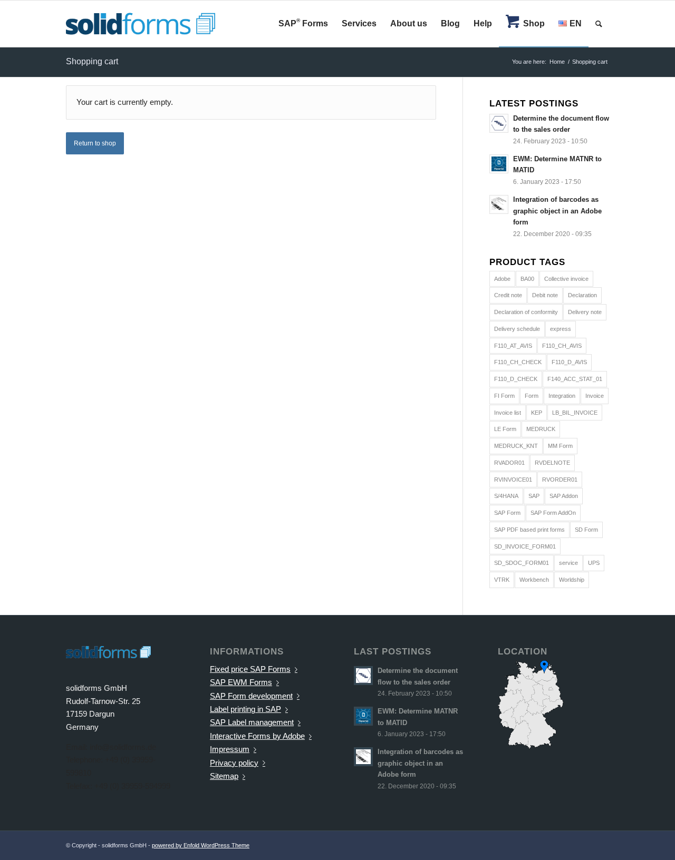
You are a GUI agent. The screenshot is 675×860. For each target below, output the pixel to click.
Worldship (571, 579)
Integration (561, 396)
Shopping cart (92, 61)
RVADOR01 (509, 463)
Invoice (594, 396)
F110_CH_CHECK (518, 362)
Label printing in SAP (245, 709)
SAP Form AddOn (553, 513)
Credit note (508, 295)
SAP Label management (252, 722)
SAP (533, 496)
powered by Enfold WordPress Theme (200, 845)
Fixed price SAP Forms (250, 668)
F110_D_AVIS (569, 362)
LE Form (505, 429)
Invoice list (507, 412)
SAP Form (507, 513)
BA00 (527, 279)
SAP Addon (563, 496)
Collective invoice (566, 279)
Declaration (582, 295)
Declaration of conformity (526, 312)
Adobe (502, 279)
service (568, 563)
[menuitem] (303, 24)
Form (531, 396)
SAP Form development (251, 695)
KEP (536, 412)
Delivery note (585, 312)
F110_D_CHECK (515, 379)
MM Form (560, 446)
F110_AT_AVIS (513, 346)
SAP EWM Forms (241, 682)
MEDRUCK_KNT (516, 446)
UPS (594, 563)
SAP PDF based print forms (529, 529)
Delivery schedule (517, 329)
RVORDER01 (559, 479)
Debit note (545, 295)
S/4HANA (506, 496)
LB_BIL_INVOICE (574, 412)
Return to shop (95, 143)
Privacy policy (234, 762)
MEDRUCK (540, 429)
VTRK (501, 579)
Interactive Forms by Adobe (257, 735)
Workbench (534, 579)
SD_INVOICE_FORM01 (525, 546)
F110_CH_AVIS (562, 346)
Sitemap (224, 775)
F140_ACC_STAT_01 (574, 379)
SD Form (586, 529)
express (560, 329)
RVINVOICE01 (513, 479)
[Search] (599, 24)
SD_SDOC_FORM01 (521, 563)
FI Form (504, 396)
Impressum (229, 749)
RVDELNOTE (552, 463)
